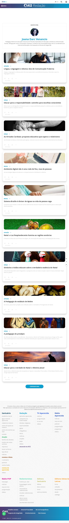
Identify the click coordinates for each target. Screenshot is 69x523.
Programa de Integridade (15, 513)
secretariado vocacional (26, 502)
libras (21, 433)
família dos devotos (8, 440)
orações (21, 439)
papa (21, 441)
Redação (23, 413)
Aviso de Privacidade (27, 510)
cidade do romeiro (7, 423)
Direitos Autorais (30, 513)
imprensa (5, 447)
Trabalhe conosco (13, 510)
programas (58, 429)
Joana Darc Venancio (34, 39)
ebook (56, 492)
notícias (4, 454)
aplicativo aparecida (25, 416)
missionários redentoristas (23, 489)
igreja (21, 428)
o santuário (5, 460)
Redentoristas (25, 479)
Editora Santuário (41, 480)
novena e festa (7, 457)
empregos (5, 482)
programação (41, 419)
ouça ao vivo (58, 421)
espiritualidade (24, 425)
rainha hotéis (6, 465)
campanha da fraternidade (23, 419)
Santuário (6, 413)
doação (4, 437)
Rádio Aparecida (59, 414)
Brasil (6, 166)
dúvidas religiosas (24, 423)
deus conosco (41, 487)
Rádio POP (6, 479)
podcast (57, 424)
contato (4, 434)
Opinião (6, 66)
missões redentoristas (26, 493)
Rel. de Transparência (42, 510)
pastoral (4, 462)
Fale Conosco (42, 513)
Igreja (6, 100)
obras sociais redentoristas (23, 499)
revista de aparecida (5, 469)
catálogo (57, 495)
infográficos (23, 431)
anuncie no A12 (25, 447)
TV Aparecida (43, 413)
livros (38, 489)
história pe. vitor (24, 482)
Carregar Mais (34, 386)
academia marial (7, 416)
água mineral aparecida (6, 419)
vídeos (4, 472)
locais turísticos (6, 449)
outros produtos (42, 492)
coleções (57, 487)
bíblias (39, 484)
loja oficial (5, 452)
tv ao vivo (40, 421)
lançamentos (58, 489)
